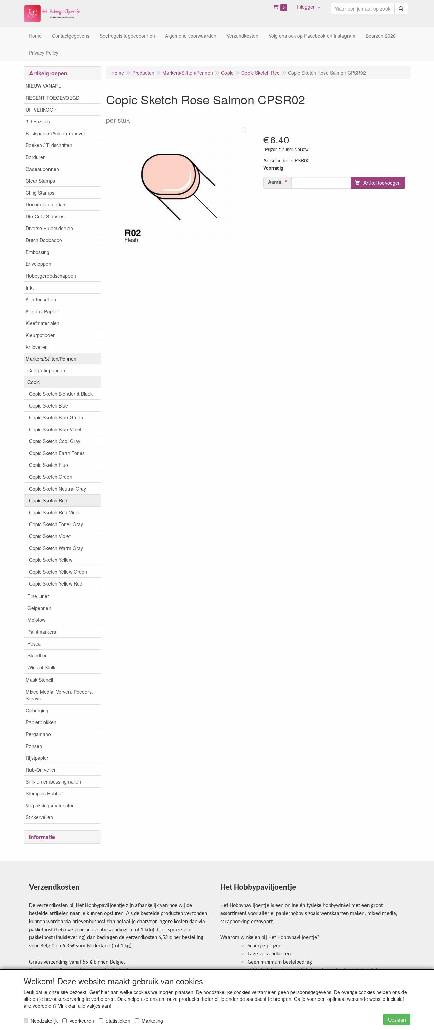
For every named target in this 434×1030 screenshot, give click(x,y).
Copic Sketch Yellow (50, 559)
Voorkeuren (81, 1020)
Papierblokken (41, 722)
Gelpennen (39, 608)
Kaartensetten (41, 299)
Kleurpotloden (41, 335)
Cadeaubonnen (42, 168)
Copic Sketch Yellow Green (58, 571)
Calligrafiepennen (46, 370)
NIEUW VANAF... (43, 85)
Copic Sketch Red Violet (55, 512)
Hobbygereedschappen (51, 275)
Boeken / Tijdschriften (49, 145)
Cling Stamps (40, 192)
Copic (33, 382)
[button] (309, 7)
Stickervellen (39, 817)
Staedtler (37, 655)
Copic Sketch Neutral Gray (57, 488)
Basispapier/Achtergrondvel (55, 133)
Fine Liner (38, 596)
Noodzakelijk (44, 1020)
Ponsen (34, 745)
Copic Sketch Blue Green (56, 417)
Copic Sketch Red (48, 500)
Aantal (275, 181)
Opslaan (397, 1019)
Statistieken (117, 1020)
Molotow (36, 619)
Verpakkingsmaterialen (50, 805)
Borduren (36, 157)
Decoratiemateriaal (46, 204)
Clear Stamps (40, 180)
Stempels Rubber (44, 793)
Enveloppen (38, 263)
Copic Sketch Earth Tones (57, 453)
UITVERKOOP (41, 109)
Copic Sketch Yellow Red (55, 583)
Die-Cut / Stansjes (45, 216)
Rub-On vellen (41, 769)
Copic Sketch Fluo (48, 464)
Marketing (152, 1020)
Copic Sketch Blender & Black (61, 393)
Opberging (37, 710)
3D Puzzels (38, 121)
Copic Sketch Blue (48, 405)
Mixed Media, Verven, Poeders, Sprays (59, 695)
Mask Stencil (39, 679)
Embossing (38, 252)
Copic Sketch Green (50, 476)
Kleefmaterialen (42, 323)
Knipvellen (37, 346)
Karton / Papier (42, 311)
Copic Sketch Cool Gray (54, 441)
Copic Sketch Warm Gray (56, 547)
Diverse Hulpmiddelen (49, 228)
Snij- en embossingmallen (53, 781)
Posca (34, 643)
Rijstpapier (37, 757)
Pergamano (38, 734)
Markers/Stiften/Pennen (51, 358)
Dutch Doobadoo (44, 240)
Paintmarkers (41, 631)
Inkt (30, 287)
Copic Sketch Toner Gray (56, 524)
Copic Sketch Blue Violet (55, 429)
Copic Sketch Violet (50, 536)
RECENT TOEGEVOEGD (52, 97)
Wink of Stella (42, 667)
